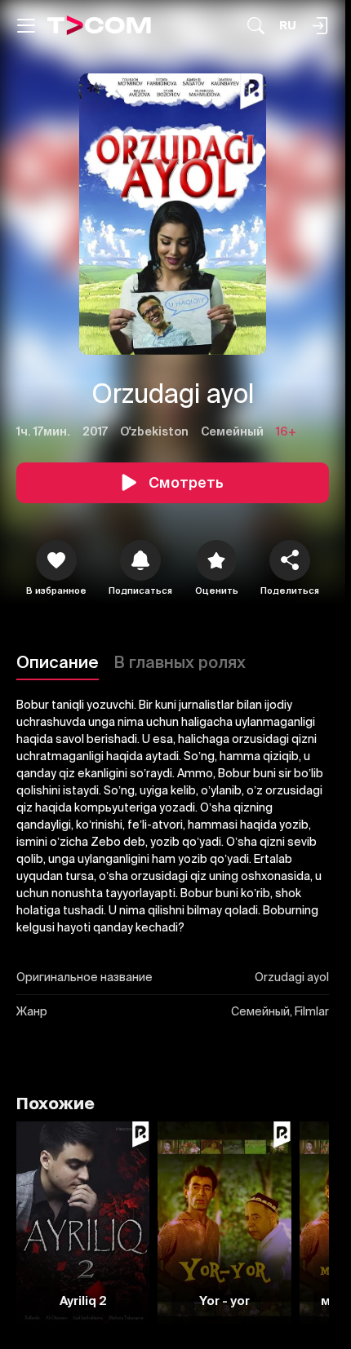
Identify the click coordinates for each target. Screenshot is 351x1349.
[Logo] (99, 25)
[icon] (56, 560)
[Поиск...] (255, 25)
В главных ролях (179, 661)
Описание (57, 661)
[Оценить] (216, 560)
